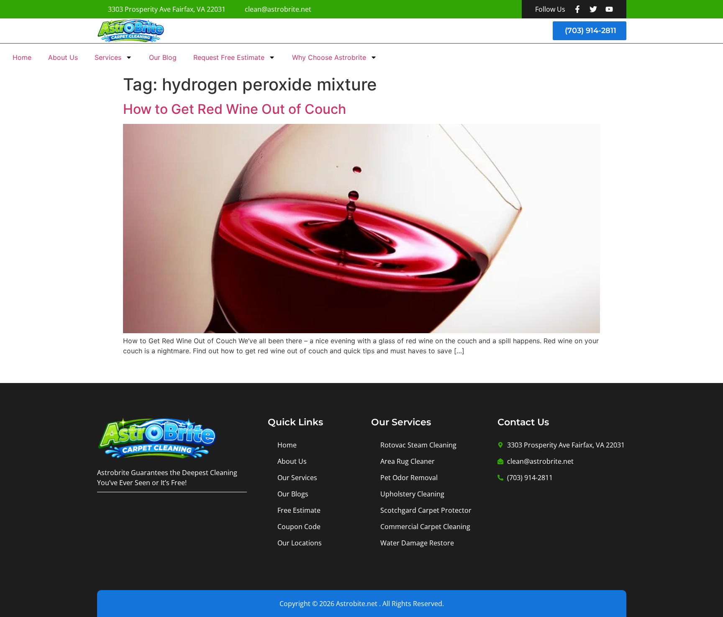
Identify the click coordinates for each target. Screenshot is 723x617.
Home (22, 57)
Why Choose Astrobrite (329, 57)
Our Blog (163, 57)
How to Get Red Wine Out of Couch (234, 109)
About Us (63, 57)
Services (108, 57)
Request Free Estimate (228, 57)
